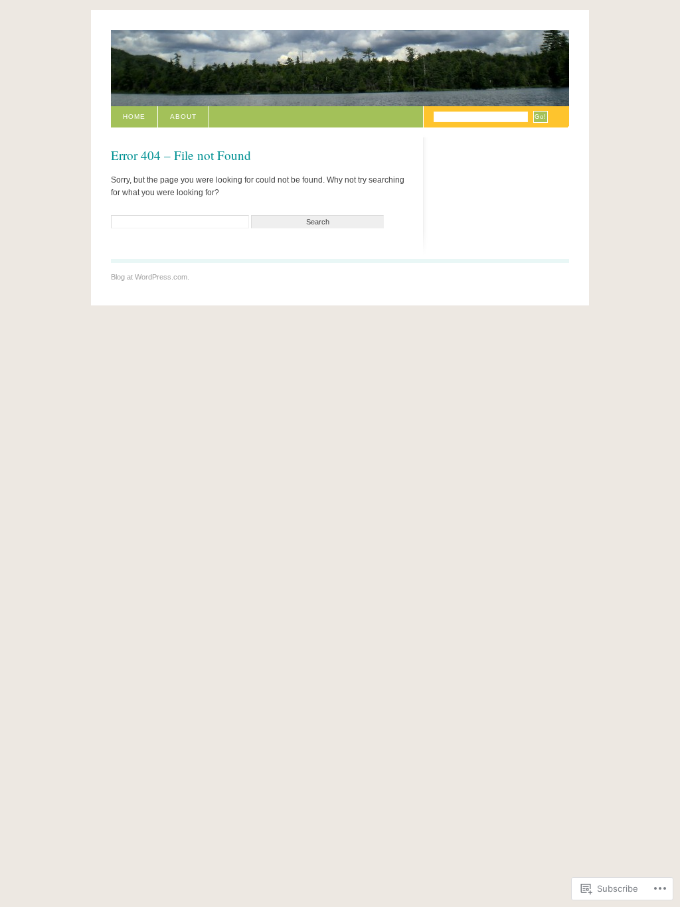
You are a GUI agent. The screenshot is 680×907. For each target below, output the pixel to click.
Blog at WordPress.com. (150, 277)
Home (134, 116)
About (183, 116)
